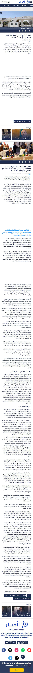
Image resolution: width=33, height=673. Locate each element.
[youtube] (29, 650)
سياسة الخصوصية (9, 665)
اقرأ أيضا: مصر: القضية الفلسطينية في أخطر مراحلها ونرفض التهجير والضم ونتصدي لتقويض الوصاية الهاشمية (16, 232)
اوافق (16, 670)
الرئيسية (31, 5)
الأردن (18, 5)
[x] (10, 650)
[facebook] (4, 650)
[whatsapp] (23, 650)
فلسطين (9, 5)
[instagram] (16, 650)
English (5, 2)
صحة (14, 5)
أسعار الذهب (24, 5)
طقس (3, 5)
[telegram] (10, 658)
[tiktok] (17, 658)
